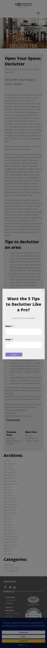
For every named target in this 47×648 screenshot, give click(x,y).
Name (9, 326)
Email (9, 339)
